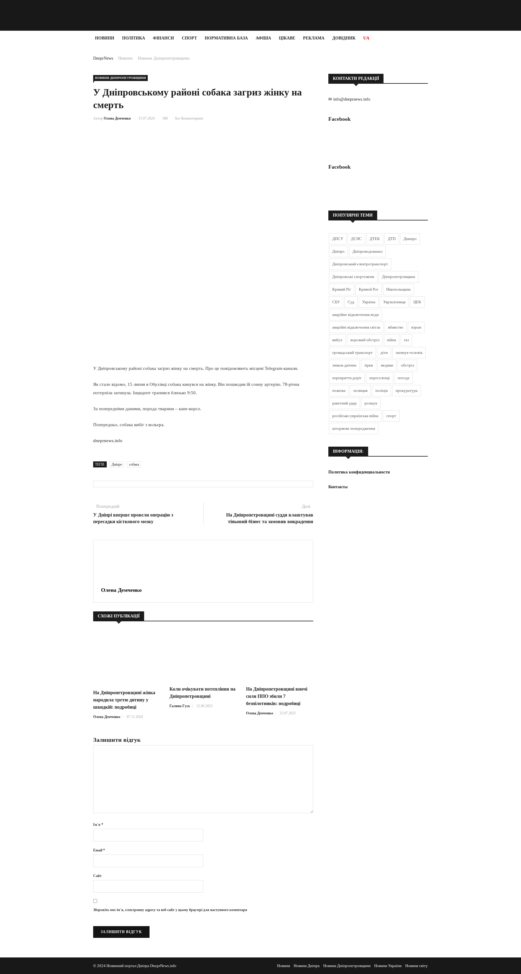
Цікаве (287, 38)
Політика (133, 38)
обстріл (407, 365)
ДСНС (356, 238)
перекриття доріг (347, 378)
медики (387, 365)
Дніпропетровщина (398, 276)
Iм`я (98, 825)
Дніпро (117, 464)
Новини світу (416, 965)
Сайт (97, 876)
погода (403, 378)
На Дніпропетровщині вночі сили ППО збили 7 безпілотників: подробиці (276, 696)
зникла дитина (344, 365)
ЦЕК (417, 302)
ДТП (392, 238)
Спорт (189, 38)
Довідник (343, 38)
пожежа (339, 390)
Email (99, 850)
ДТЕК (375, 238)
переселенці (379, 378)
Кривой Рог (368, 289)
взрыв (416, 327)
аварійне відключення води (355, 314)
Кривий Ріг (341, 289)
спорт (391, 416)
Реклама (313, 38)
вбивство (395, 327)
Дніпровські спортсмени (353, 276)
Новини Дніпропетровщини (164, 58)
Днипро (410, 238)
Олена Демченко (117, 118)
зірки (368, 365)
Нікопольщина (398, 289)
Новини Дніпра (307, 965)
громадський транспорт (352, 352)
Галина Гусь (179, 706)
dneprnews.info (107, 440)
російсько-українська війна (355, 416)
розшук (371, 403)
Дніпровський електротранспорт (360, 264)
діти (384, 352)
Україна (368, 302)
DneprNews (103, 58)
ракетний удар (344, 403)
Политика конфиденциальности (359, 472)
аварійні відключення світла (356, 327)
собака (134, 464)
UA (366, 38)
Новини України (388, 965)
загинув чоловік (409, 352)
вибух (337, 340)
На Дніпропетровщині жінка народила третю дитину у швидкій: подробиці (124, 700)
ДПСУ (337, 238)
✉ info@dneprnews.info (349, 99)
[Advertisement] (36, 136)
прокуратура (407, 390)
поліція (381, 390)
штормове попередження (353, 428)
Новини (104, 38)
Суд (351, 302)
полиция (360, 390)
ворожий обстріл (364, 340)
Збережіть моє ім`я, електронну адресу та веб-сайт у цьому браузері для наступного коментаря (170, 910)
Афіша (263, 38)
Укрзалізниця (394, 302)
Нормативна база (226, 38)
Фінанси (163, 38)
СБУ (336, 302)
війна (391, 340)
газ (406, 340)
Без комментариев (189, 118)
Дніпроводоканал (367, 251)
